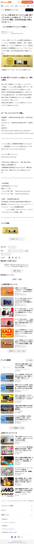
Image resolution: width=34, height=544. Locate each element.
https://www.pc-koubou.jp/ (8, 157)
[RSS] (22, 537)
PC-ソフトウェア (5, 254)
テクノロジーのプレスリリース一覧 (16, 500)
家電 (27, 251)
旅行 (16, 6)
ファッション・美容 (24, 6)
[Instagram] (19, 537)
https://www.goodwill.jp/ (22, 193)
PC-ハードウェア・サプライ (16, 251)
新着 (2, 6)
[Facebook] (9, 257)
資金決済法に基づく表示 (9, 532)
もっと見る (29, 360)
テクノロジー (12, 247)
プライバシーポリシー (8, 529)
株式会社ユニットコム (7, 32)
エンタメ (7, 6)
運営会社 (4, 519)
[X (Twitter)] (13, 257)
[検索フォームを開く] (19, 2)
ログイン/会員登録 (27, 2)
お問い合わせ (17, 271)
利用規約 (4, 525)
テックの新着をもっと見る (17, 428)
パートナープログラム (8, 522)
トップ (3, 500)
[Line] (16, 257)
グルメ (12, 6)
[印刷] (19, 257)
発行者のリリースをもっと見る (17, 351)
